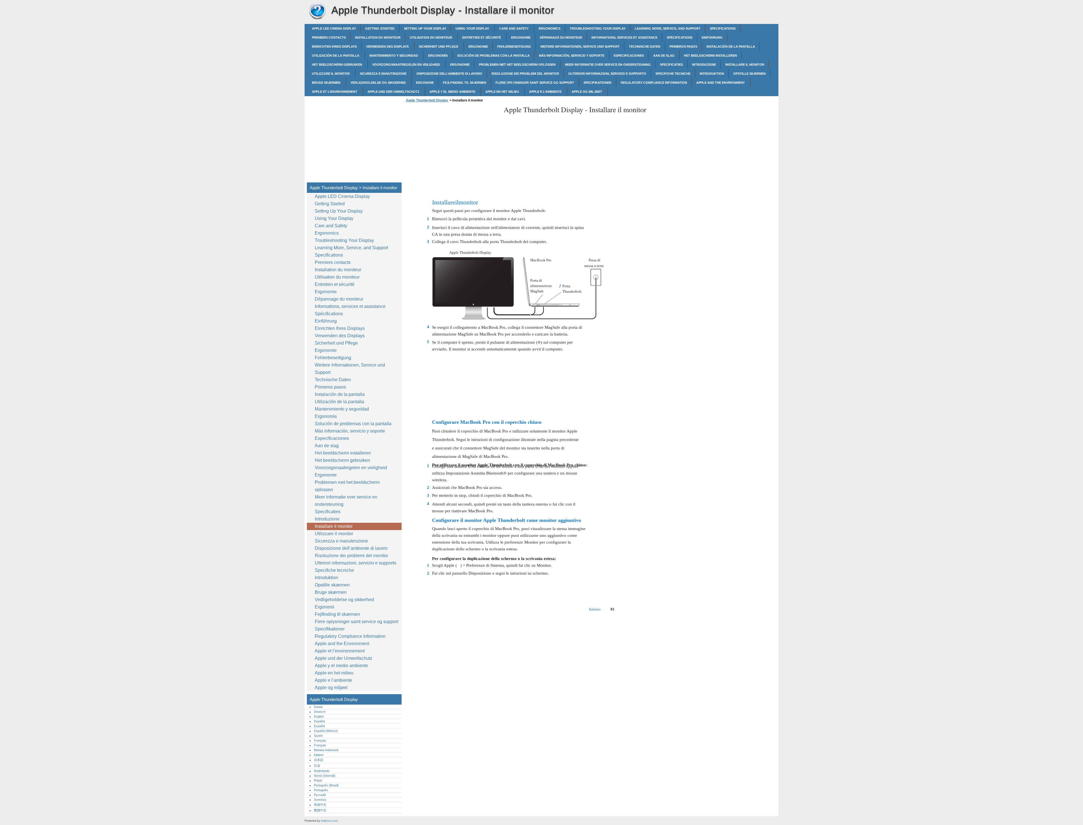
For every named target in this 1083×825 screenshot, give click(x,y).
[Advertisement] (451, 144)
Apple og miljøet (587, 91)
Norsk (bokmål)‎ (324, 775)
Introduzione (704, 64)
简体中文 (320, 804)
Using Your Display (472, 28)
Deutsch (319, 711)
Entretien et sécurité (482, 37)
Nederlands (322, 771)
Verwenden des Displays (388, 46)
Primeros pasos (683, 46)
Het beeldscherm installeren (710, 55)
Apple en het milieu (502, 91)
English (319, 716)
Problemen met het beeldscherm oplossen (517, 64)
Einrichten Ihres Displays (334, 46)
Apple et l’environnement (335, 91)
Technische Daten (644, 46)
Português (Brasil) (326, 785)
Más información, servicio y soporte (571, 55)
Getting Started (380, 28)
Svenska (320, 799)
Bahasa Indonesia (326, 750)
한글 (317, 765)
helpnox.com (329, 820)
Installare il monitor (744, 64)
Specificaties (671, 64)
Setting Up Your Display (425, 28)
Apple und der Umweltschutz (393, 91)
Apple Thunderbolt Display (317, 11)
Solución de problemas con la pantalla (493, 55)
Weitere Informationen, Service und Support (580, 46)
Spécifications (679, 37)
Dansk (318, 707)
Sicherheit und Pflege (439, 46)
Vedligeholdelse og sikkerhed (379, 82)
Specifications (723, 28)
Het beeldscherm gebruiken (337, 64)
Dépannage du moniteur (561, 37)
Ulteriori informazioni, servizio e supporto (607, 73)
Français (320, 740)
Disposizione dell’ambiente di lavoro (449, 73)
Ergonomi (424, 82)
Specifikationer (597, 82)
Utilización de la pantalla (336, 55)
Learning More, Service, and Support (668, 28)
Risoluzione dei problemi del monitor (525, 73)
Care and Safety (514, 28)
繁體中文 (320, 810)
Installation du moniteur (377, 37)
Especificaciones (629, 55)
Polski (318, 780)
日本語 (318, 760)
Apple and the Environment (721, 82)
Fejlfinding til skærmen (464, 82)
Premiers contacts (329, 37)
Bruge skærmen (326, 82)
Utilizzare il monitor (331, 73)
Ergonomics (549, 28)
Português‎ (321, 790)
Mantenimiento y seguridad (394, 55)
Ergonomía (438, 55)
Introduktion (712, 73)
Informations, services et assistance (624, 37)
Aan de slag (664, 55)
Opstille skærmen (749, 73)
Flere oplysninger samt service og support (535, 82)
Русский (320, 795)
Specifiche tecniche (672, 73)
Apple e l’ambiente (545, 91)
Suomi (318, 735)
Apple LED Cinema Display (334, 28)
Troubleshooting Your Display (598, 28)
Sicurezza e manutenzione (383, 73)
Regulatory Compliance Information (654, 82)
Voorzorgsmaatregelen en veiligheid (406, 64)
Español (319, 721)
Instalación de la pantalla (730, 46)
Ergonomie (521, 37)
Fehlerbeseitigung (514, 46)
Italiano (318, 754)
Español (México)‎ (326, 731)
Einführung (712, 37)
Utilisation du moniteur (431, 37)
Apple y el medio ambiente (453, 91)
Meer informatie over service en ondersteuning (608, 64)
